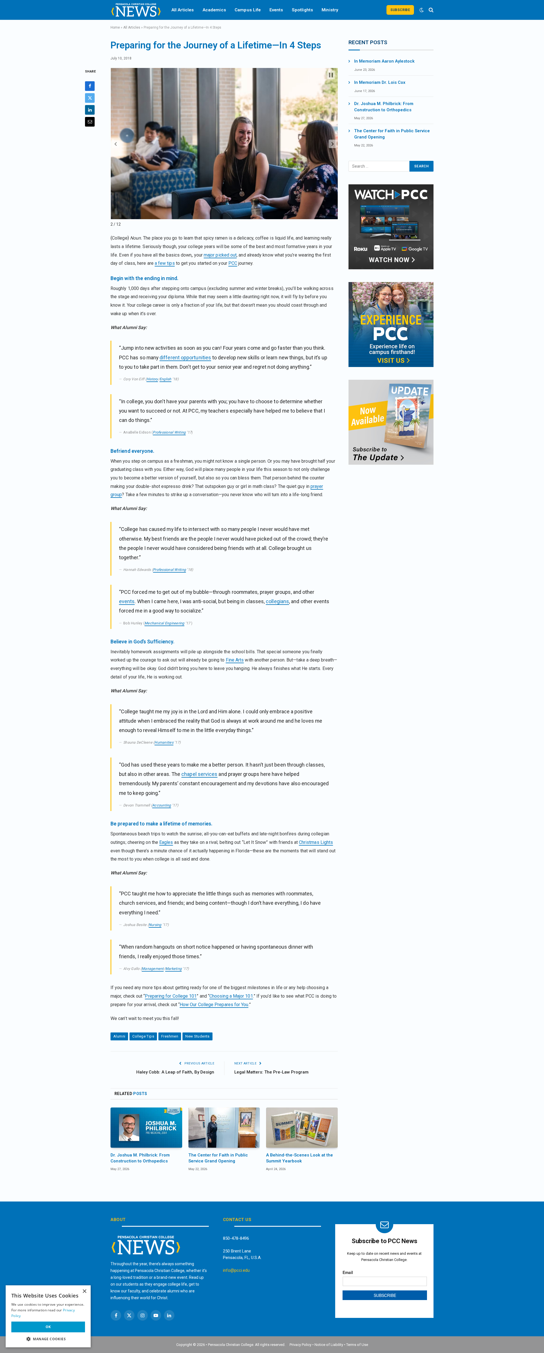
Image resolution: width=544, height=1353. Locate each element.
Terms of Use (357, 1345)
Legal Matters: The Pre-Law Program (271, 1072)
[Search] (431, 10)
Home (115, 27)
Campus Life (248, 9)
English (165, 379)
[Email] (90, 122)
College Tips (143, 1036)
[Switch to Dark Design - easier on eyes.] (421, 10)
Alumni (119, 1036)
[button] (116, 144)
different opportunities (185, 357)
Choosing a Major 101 (231, 996)
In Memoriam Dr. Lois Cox (379, 82)
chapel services (199, 774)
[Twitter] (90, 98)
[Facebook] (90, 86)
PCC (232, 263)
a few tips (165, 263)
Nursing (155, 925)
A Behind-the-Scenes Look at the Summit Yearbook (299, 1158)
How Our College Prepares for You (214, 1004)
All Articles (182, 9)
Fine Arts (235, 660)
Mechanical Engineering (164, 623)
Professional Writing (169, 432)
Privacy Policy (300, 1345)
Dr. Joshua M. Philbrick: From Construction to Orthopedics (140, 1158)
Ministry (330, 9)
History (152, 379)
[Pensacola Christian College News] (136, 10)
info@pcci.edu (236, 1270)
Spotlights (302, 9)
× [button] (84, 1291)
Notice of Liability (328, 1345)
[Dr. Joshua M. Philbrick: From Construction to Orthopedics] (146, 1127)
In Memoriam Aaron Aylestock (384, 61)
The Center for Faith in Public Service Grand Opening (218, 1158)
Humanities (163, 742)
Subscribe (400, 10)
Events (276, 9)
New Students (197, 1036)
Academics (214, 9)
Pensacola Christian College (230, 1345)
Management (153, 968)
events (127, 601)
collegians (277, 601)
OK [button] (48, 1326)
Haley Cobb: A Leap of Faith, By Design (175, 1072)
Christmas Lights (316, 842)
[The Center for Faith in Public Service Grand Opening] (224, 1127)
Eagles (166, 842)
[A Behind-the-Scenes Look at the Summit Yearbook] (302, 1127)
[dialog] (48, 1316)
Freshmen (169, 1036)
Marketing (173, 968)
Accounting (161, 805)
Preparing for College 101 (171, 996)
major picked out (220, 255)
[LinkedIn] (90, 110)
